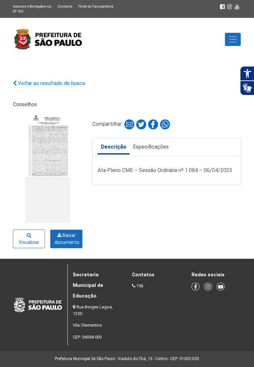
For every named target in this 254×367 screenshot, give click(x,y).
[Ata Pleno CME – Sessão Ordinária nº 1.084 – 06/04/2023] (130, 124)
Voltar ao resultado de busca (51, 83)
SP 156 (18, 11)
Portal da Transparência (95, 6)
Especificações (151, 147)
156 (139, 285)
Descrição (113, 147)
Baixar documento (67, 239)
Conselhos (25, 104)
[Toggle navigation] (233, 39)
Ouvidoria (65, 6)
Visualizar (29, 242)
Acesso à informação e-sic (32, 6)
